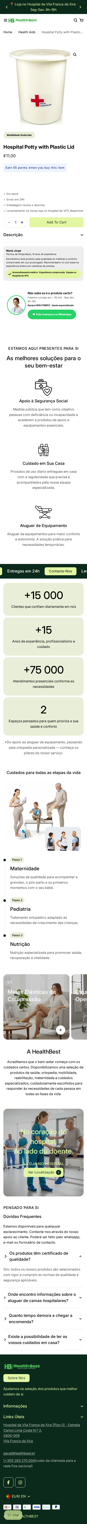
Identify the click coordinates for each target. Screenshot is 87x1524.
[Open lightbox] (74, 54)
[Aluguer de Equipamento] (43, 526)
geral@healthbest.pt (19, 1453)
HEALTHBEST (27, 1516)
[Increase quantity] (23, 222)
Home (7, 32)
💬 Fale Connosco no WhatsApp (51, 314)
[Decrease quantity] (7, 222)
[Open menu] (5, 20)
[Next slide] (80, 7)
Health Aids (26, 32)
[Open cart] (81, 20)
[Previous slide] (6, 7)
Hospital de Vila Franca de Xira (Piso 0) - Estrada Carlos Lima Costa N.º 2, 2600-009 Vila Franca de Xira (41, 1433)
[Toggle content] (60, 1030)
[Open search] (75, 20)
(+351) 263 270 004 (19, 1460)
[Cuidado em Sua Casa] (43, 467)
